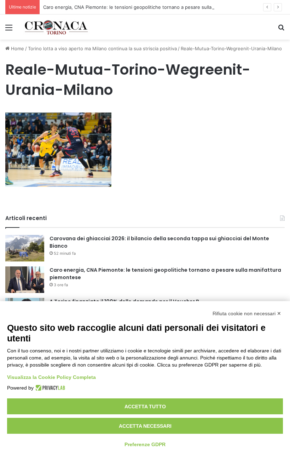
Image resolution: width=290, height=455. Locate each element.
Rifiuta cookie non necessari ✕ (247, 313)
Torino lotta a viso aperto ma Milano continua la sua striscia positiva (102, 48)
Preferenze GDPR (145, 444)
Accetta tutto (145, 406)
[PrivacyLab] (49, 387)
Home (17, 48)
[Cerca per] (281, 30)
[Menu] (8, 30)
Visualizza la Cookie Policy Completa (51, 377)
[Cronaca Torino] (56, 27)
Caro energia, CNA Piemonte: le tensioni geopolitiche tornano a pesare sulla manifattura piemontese (154, 7)
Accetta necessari (145, 426)
